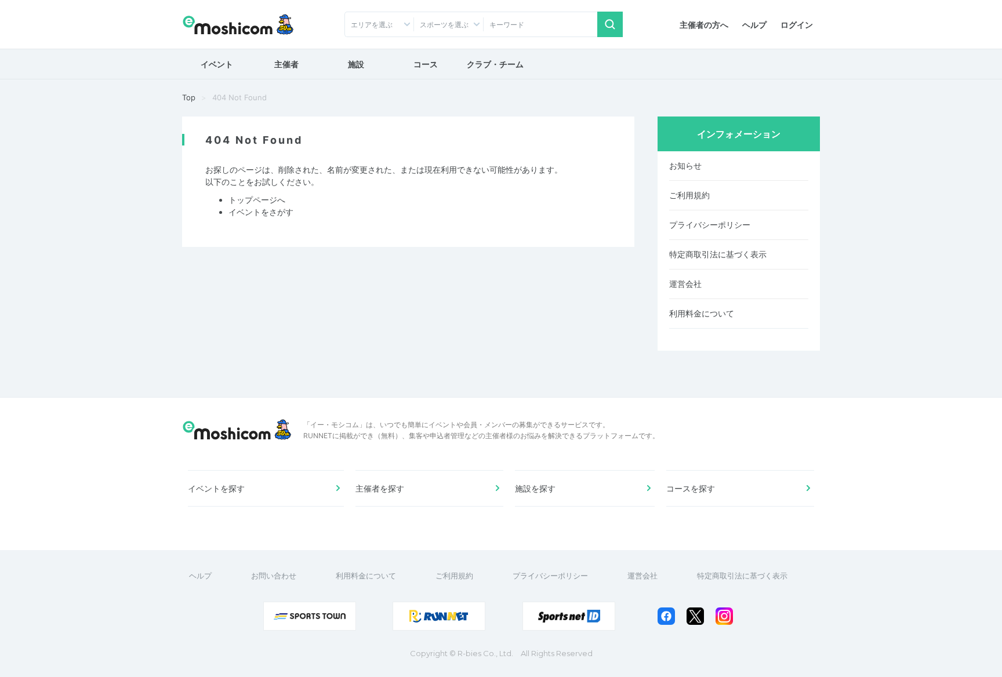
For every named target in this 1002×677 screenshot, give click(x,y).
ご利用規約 (689, 195)
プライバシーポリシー (709, 225)
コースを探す (690, 488)
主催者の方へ (704, 25)
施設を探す (535, 488)
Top (188, 97)
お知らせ (685, 165)
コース (425, 64)
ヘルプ (754, 25)
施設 (356, 64)
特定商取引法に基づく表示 (718, 254)
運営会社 (685, 284)
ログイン (796, 25)
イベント (217, 64)
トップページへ (256, 200)
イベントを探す (216, 488)
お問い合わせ (273, 575)
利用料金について (701, 313)
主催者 (286, 64)
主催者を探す (379, 488)
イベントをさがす (260, 212)
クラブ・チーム (495, 64)
